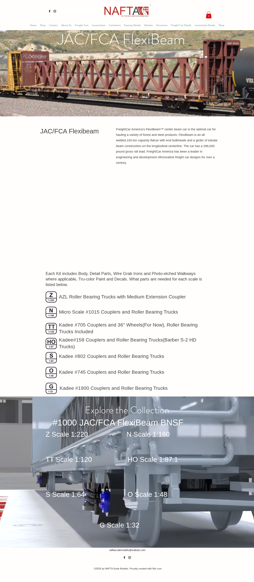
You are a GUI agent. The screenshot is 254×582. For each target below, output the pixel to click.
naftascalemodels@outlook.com (127, 550)
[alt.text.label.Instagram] (55, 11)
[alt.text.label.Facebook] (49, 11)
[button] (209, 14)
